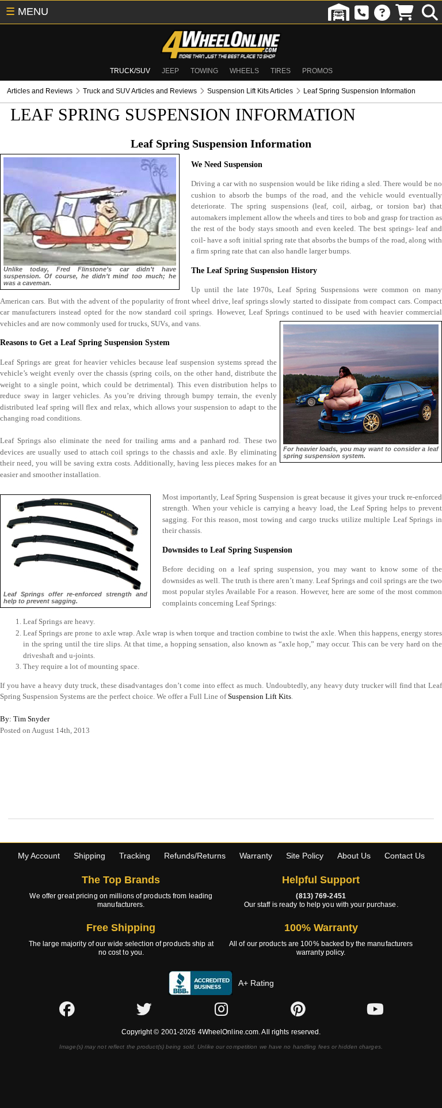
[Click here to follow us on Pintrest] (298, 1009)
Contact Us (404, 855)
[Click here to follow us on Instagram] (221, 1009)
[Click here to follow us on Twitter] (143, 1009)
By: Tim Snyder (24, 718)
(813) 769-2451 (320, 896)
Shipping (89, 855)
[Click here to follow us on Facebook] (66, 1009)
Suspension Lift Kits (259, 696)
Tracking (134, 855)
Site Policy (304, 855)
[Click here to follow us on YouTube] (375, 1009)
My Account (39, 855)
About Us (354, 855)
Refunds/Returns (195, 855)
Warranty (255, 855)
